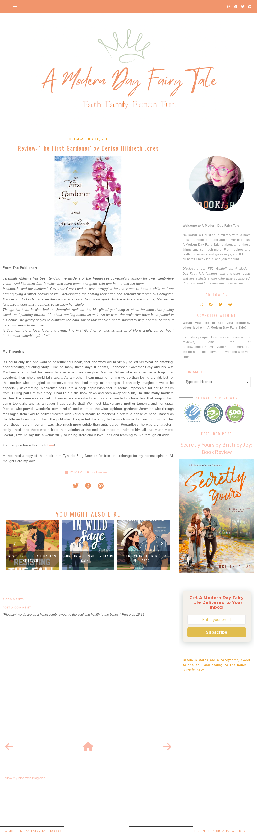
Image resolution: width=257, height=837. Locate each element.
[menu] (15, 6)
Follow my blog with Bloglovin (24, 778)
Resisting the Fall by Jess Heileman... (32, 558)
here (50, 445)
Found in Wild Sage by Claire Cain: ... (88, 558)
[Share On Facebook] (88, 486)
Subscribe (216, 632)
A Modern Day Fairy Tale (27, 830)
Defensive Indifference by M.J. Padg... (144, 558)
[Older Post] (167, 747)
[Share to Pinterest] (100, 486)
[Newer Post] (9, 747)
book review (99, 472)
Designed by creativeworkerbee (222, 830)
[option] (32, 544)
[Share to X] (75, 486)
